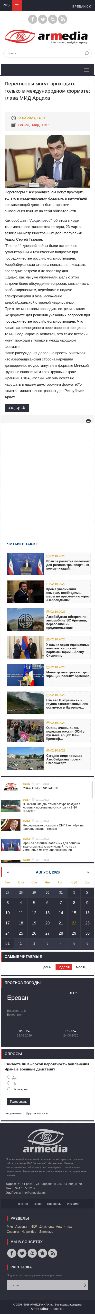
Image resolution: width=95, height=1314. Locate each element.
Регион (23, 125)
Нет (15, 1083)
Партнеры (54, 1204)
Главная (22, 1204)
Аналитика (64, 1226)
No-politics (28, 1231)
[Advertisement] (47, 475)
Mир (35, 125)
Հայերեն (16, 408)
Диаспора (46, 1226)
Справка (13, 1231)
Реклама (73, 1204)
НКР (45, 125)
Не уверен (20, 1089)
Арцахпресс (40, 220)
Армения (21, 1226)
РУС (17, 5)
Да (14, 1077)
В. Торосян (56, 1309)
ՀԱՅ (6, 5)
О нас (37, 1204)
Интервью (46, 1231)
